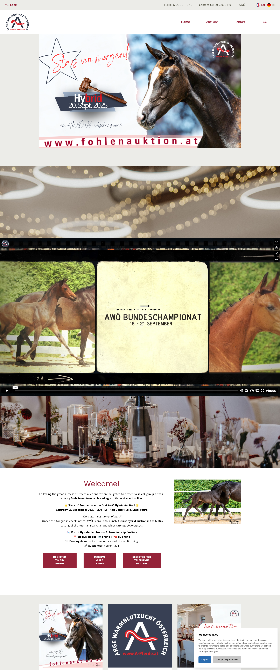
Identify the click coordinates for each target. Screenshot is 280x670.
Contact (240, 22)
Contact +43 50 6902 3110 (215, 5)
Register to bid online (59, 560)
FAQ (264, 22)
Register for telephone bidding (141, 560)
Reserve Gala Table (99, 560)
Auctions (212, 22)
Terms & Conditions (178, 5)
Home (185, 22)
